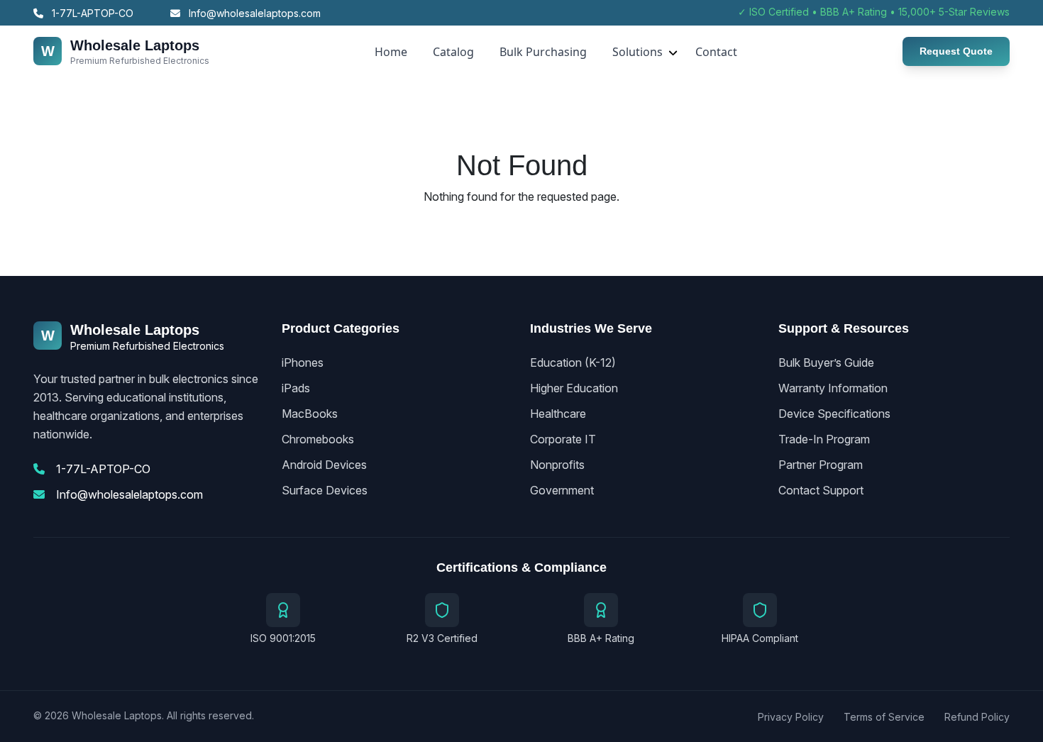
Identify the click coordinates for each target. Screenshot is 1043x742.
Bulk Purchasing (543, 51)
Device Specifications (834, 413)
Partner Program (820, 465)
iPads (296, 388)
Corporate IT (563, 439)
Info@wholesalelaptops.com (253, 13)
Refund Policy (977, 717)
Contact (716, 51)
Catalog (453, 51)
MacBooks (310, 413)
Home (391, 51)
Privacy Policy (791, 717)
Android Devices (324, 465)
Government (562, 490)
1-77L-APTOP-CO (91, 13)
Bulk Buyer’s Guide (826, 362)
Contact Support (820, 490)
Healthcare (558, 413)
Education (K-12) (573, 362)
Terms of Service (884, 717)
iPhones (303, 362)
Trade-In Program (824, 439)
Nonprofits (557, 465)
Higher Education (574, 388)
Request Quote (956, 51)
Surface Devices (325, 490)
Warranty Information (833, 388)
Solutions (637, 51)
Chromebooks (318, 439)
